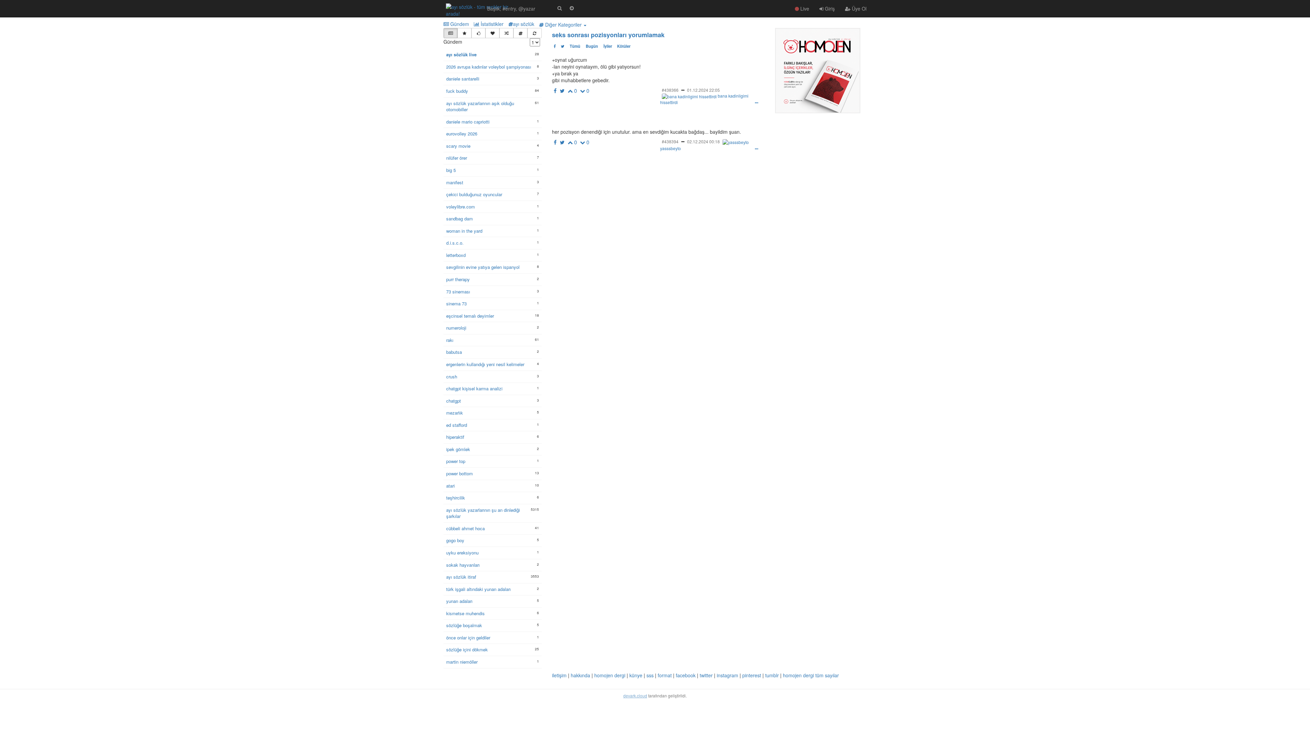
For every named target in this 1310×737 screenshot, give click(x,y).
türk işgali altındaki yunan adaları (478, 589)
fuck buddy (457, 91)
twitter (706, 675)
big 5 (451, 170)
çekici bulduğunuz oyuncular (474, 194)
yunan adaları (459, 601)
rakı (449, 340)
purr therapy (458, 279)
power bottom (459, 474)
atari (450, 486)
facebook (686, 675)
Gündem (459, 23)
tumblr (772, 675)
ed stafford (456, 425)
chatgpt (453, 401)
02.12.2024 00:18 (703, 141)
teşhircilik (455, 498)
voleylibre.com (460, 207)
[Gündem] (450, 33)
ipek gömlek (458, 449)
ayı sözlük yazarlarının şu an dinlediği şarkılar (483, 513)
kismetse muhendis (465, 613)
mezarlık (454, 413)
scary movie (458, 146)
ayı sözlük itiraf (461, 577)
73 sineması (458, 292)
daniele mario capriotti (468, 122)
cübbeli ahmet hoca (465, 528)
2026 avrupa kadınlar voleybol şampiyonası (488, 67)
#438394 (670, 141)
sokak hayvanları (463, 565)
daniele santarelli (462, 79)
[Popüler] (464, 33)
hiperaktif (455, 437)
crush (451, 377)
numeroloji (456, 328)
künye (635, 675)
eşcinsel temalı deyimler (470, 316)
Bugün (592, 46)
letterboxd (456, 255)
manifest (454, 182)
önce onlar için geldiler (468, 638)
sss (650, 675)
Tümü (575, 46)
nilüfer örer (456, 158)
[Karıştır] (506, 33)
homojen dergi (609, 675)
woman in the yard (464, 231)
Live (804, 8)
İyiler (607, 46)
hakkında (580, 675)
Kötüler (623, 46)
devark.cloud (635, 695)
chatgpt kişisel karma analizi (474, 389)
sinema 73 (456, 304)
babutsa (454, 352)
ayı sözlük (523, 23)
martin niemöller (462, 662)
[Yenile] (534, 33)
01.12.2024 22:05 (703, 90)
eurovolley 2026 (461, 134)
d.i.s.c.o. (455, 243)
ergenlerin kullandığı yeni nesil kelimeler (485, 364)
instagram (727, 675)
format (665, 675)
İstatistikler (491, 23)
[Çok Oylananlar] (478, 33)
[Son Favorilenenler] (492, 33)
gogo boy (455, 540)
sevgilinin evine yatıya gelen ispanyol (483, 267)
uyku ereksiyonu (462, 553)
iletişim (559, 675)
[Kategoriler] (520, 33)
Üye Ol (858, 8)
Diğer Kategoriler (563, 24)
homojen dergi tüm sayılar (811, 675)
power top (455, 461)
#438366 (670, 90)
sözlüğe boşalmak (464, 625)
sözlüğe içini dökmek (467, 650)
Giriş (829, 8)
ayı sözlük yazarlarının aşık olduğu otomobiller (480, 106)
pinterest (751, 675)
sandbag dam (459, 219)
